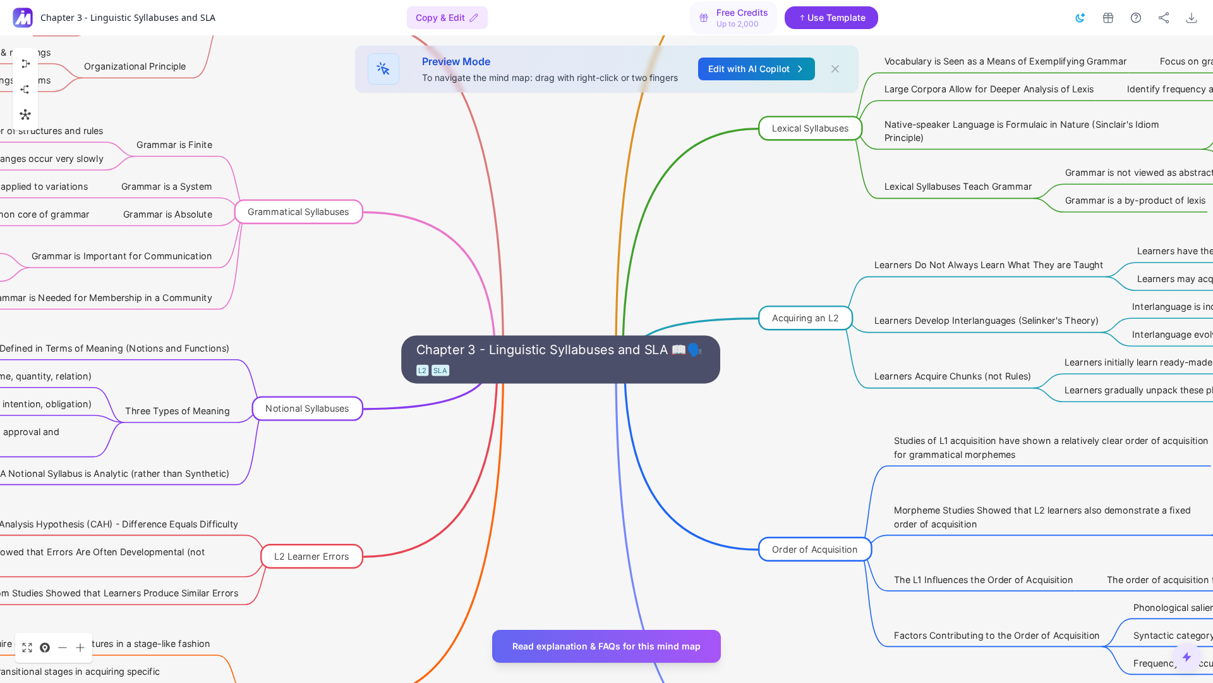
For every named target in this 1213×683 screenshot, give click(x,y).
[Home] (22, 17)
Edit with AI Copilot (749, 68)
